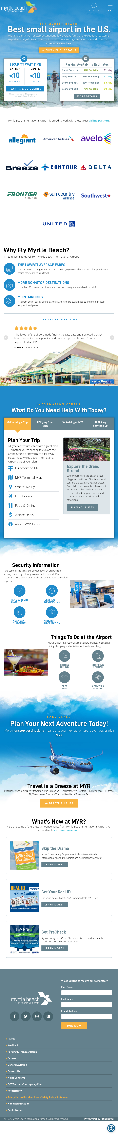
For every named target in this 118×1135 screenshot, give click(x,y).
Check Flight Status (60, 50)
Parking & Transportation (22, 1051)
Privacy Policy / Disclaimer (99, 1118)
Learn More (53, 864)
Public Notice (15, 1110)
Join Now (74, 1025)
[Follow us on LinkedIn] (48, 1016)
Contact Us (13, 1071)
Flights (11, 1039)
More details (87, 96)
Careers (11, 1058)
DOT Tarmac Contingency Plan (24, 1084)
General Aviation (17, 1064)
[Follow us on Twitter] (26, 1016)
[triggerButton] (111, 1128)
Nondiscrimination (18, 1103)
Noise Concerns (16, 1077)
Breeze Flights (60, 803)
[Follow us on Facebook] (14, 1016)
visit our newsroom (66, 830)
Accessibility (14, 1090)
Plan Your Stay (82, 507)
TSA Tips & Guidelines (25, 88)
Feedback (12, 1045)
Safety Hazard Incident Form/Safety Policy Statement (38, 1097)
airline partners (99, 120)
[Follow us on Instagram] (37, 1016)
